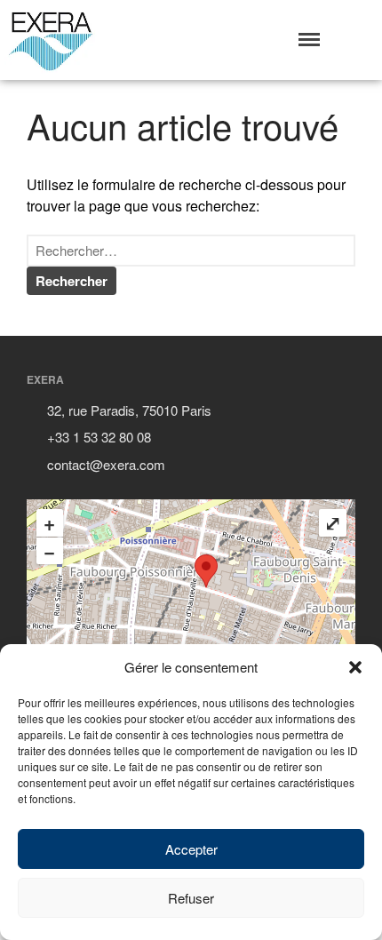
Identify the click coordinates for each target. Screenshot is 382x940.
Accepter (191, 849)
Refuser (191, 897)
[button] (355, 667)
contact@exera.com (106, 464)
